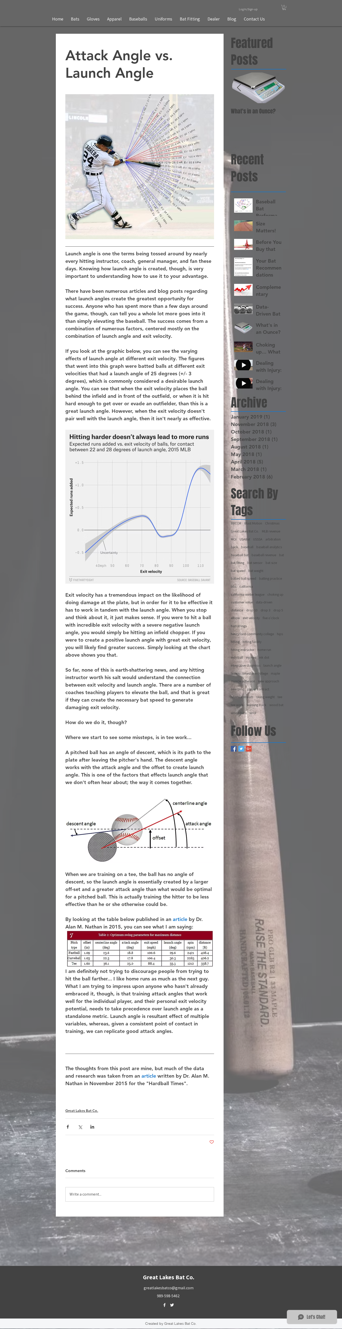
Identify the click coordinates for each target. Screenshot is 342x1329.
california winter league (247, 594)
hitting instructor (242, 649)
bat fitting (237, 562)
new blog (237, 689)
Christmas (272, 523)
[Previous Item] (239, 88)
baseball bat (240, 555)
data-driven (264, 602)
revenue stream (242, 697)
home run (264, 649)
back (234, 547)
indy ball (237, 657)
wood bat (276, 705)
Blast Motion (253, 523)
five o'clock (271, 618)
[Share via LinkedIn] (92, 1126)
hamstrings (239, 626)
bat (281, 555)
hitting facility (252, 641)
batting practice (270, 578)
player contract (258, 689)
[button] (284, 7)
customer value (242, 602)
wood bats (238, 713)
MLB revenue (271, 531)
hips (280, 634)
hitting (235, 641)
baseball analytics (269, 547)
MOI (234, 539)
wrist (252, 713)
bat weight (255, 570)
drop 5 (278, 610)
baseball (247, 547)
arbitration (273, 539)
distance (237, 610)
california (246, 586)
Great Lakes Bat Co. (81, 1110)
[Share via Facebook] (67, 1126)
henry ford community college (252, 634)
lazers (235, 673)
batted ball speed (243, 578)
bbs (233, 586)
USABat (245, 539)
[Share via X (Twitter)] (80, 1126)
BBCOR (236, 523)
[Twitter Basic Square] (241, 749)
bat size (271, 562)
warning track (256, 705)
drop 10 (252, 610)
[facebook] (164, 1305)
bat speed (238, 570)
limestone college (255, 673)
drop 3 (265, 610)
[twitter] (172, 1305)
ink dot (264, 657)
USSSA (257, 539)
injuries (251, 657)
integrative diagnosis (245, 665)
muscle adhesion (243, 681)
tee (280, 697)
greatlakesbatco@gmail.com (169, 1288)
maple (275, 673)
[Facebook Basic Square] (234, 749)
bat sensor (255, 562)
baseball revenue (264, 555)
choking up (275, 594)
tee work (237, 705)
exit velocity (251, 618)
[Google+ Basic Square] (249, 749)
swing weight (265, 697)
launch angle (272, 665)
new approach (268, 681)
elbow (235, 618)
